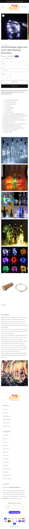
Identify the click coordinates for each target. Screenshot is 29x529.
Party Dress (5, 455)
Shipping (7, 58)
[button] (3, 7)
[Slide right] (17, 42)
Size (2, 67)
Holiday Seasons (7, 475)
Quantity (3, 73)
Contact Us (5, 412)
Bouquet (5, 442)
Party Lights (6, 465)
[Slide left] (11, 42)
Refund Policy (6, 422)
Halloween (5, 452)
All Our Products (7, 478)
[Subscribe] (22, 507)
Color (2, 60)
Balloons (5, 438)
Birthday (5, 472)
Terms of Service (7, 416)
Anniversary (6, 435)
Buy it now (14, 86)
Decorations (6, 445)
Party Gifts (5, 458)
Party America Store (16, 526)
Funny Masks (6, 448)
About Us (5, 409)
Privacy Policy (6, 426)
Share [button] (4, 304)
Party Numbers (6, 468)
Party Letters (6, 462)
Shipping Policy (6, 419)
